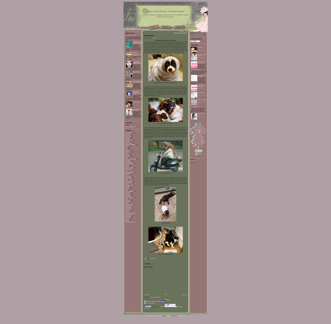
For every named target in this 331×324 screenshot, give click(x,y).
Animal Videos (129, 182)
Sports (127, 166)
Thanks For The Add (131, 35)
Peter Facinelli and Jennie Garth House (137, 82)
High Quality (128, 176)
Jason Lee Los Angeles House (136, 72)
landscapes (128, 200)
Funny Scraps (129, 143)
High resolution (129, 181)
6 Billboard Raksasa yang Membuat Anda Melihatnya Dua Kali (137, 42)
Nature (127, 146)
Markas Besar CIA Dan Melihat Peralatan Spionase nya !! (137, 93)
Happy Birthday (129, 140)
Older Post (184, 294)
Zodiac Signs (129, 207)
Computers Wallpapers (131, 213)
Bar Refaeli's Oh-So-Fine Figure (137, 110)
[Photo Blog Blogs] (198, 123)
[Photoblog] (198, 124)
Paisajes (128, 150)
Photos (127, 210)
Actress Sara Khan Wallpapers (137, 55)
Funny (127, 153)
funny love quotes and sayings (201, 62)
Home (166, 294)
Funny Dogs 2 (149, 35)
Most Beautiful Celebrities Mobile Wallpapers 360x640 (137, 62)
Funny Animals (129, 214)
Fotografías (128, 195)
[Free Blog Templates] (194, 162)
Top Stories (198, 156)
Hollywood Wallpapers (130, 144)
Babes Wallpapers (130, 191)
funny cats (128, 211)
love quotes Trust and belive (201, 76)
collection (128, 188)
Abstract (128, 186)
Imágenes (128, 194)
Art (126, 157)
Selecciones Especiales (131, 159)
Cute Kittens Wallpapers (132, 52)
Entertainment (129, 205)
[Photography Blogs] (198, 147)
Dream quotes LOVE (196, 69)
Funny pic (128, 134)
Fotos (127, 175)
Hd (126, 148)
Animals (127, 165)
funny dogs (128, 217)
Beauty (127, 184)
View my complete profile (130, 126)
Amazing (128, 154)
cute (127, 189)
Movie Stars (128, 137)
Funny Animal (194, 106)
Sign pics (128, 220)
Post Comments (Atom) (155, 297)
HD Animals (128, 216)
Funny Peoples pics (137, 102)
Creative (128, 138)
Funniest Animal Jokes (131, 222)
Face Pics (128, 192)
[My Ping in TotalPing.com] (198, 122)
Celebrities (128, 160)
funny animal (128, 169)
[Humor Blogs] (178, 306)
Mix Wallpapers (129, 132)
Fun (127, 179)
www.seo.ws (162, 306)
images (127, 219)
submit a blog (147, 308)
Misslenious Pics (129, 185)
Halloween (128, 201)
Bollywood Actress (130, 204)
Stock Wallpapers (129, 197)
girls (127, 198)
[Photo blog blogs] (198, 126)
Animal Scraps (129, 178)
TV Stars (128, 141)
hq (126, 170)
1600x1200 (128, 173)
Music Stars (128, 151)
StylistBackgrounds (181, 315)
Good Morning (129, 162)
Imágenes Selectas (130, 167)
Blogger (168, 300)
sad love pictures (201, 113)
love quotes (200, 47)
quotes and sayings (202, 99)
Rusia (127, 203)
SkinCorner (169, 315)
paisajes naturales (130, 163)
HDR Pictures (129, 208)
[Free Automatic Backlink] (150, 303)
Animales (128, 156)
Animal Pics (128, 135)
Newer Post (147, 294)
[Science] (198, 149)
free (127, 147)
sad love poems (201, 92)
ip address (165, 299)
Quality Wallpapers (130, 172)
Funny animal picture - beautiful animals (165, 11)
